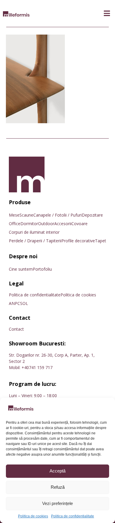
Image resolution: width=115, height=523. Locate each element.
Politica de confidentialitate (72, 516)
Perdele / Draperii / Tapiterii (35, 240)
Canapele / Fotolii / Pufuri (57, 215)
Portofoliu (42, 269)
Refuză (58, 487)
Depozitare (92, 215)
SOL (24, 303)
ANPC (14, 303)
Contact (16, 329)
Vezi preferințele (57, 503)
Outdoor (46, 223)
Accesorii (62, 223)
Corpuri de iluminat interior (34, 232)
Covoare (79, 223)
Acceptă (57, 470)
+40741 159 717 (37, 367)
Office (14, 223)
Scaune (26, 215)
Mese (14, 215)
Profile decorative (78, 240)
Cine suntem (21, 269)
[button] (107, 13)
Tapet (100, 240)
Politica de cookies (33, 516)
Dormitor (29, 223)
